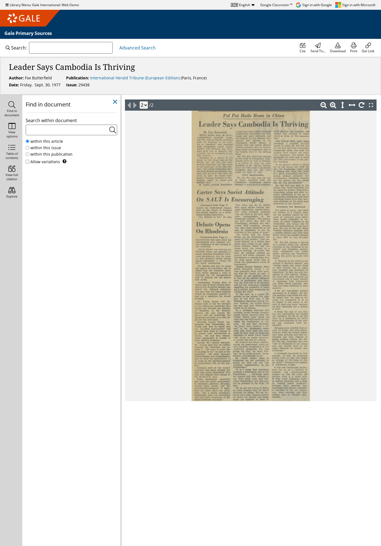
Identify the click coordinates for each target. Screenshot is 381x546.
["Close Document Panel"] (115, 101)
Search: (19, 48)
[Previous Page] (129, 105)
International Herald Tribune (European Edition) (135, 77)
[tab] (11, 109)
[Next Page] (135, 105)
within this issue (45, 147)
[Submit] (112, 130)
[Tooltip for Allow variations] (64, 161)
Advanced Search (137, 48)
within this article (46, 141)
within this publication (51, 154)
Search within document (51, 120)
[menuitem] (302, 47)
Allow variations (45, 161)
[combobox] (71, 48)
